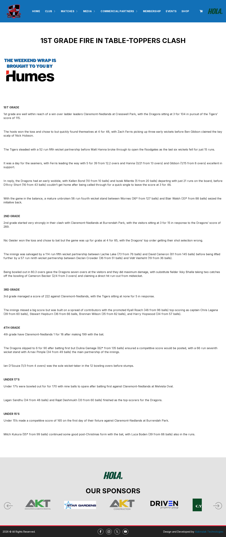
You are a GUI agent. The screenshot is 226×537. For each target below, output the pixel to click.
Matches (67, 11)
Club (48, 11)
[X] (117, 532)
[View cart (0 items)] (201, 11)
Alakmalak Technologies (209, 531)
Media (87, 11)
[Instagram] (109, 532)
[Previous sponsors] (8, 505)
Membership (152, 11)
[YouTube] (125, 532)
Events (171, 11)
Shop (185, 11)
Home (36, 11)
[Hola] (215, 11)
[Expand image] (5, 93)
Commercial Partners (117, 11)
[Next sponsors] (218, 505)
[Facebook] (100, 532)
